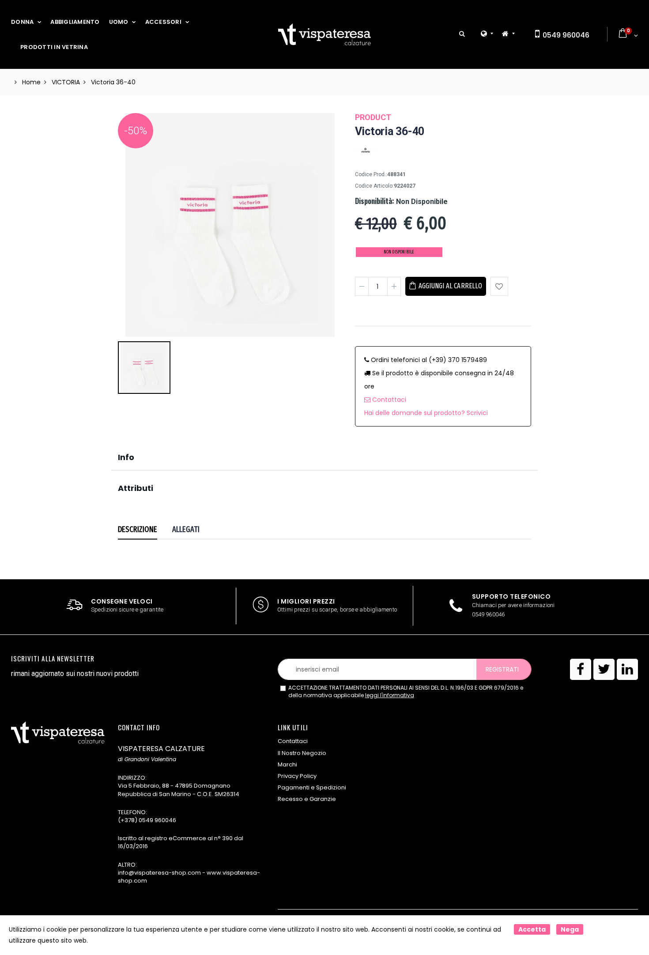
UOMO (118, 22)
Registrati (502, 669)
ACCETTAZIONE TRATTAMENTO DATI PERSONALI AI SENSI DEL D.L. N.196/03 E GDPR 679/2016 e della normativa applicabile (405, 691)
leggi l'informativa (389, 695)
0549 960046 (565, 35)
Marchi (287, 764)
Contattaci (388, 399)
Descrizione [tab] (137, 529)
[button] (462, 34)
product (373, 117)
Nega (570, 929)
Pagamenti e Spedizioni (312, 787)
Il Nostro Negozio (302, 753)
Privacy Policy (297, 776)
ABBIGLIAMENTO (74, 22)
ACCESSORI (163, 22)
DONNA (22, 22)
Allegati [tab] (186, 529)
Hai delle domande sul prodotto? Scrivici (426, 412)
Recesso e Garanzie (307, 799)
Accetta (532, 929)
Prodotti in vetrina (54, 47)
